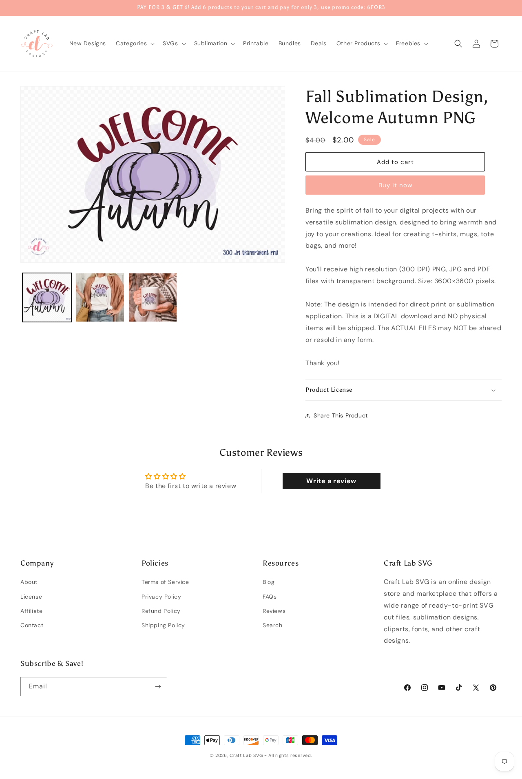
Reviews (274, 611)
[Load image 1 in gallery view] (46, 297)
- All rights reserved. (288, 755)
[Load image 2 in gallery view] (99, 297)
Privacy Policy (161, 596)
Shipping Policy (163, 625)
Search (273, 625)
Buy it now (395, 185)
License (31, 596)
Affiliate (31, 611)
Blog (268, 582)
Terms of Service (165, 582)
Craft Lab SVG (246, 755)
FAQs (269, 596)
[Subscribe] (158, 686)
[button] (134, 43)
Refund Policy (161, 611)
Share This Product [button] (341, 415)
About (29, 582)
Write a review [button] (331, 481)
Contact (31, 625)
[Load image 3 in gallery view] (152, 297)
